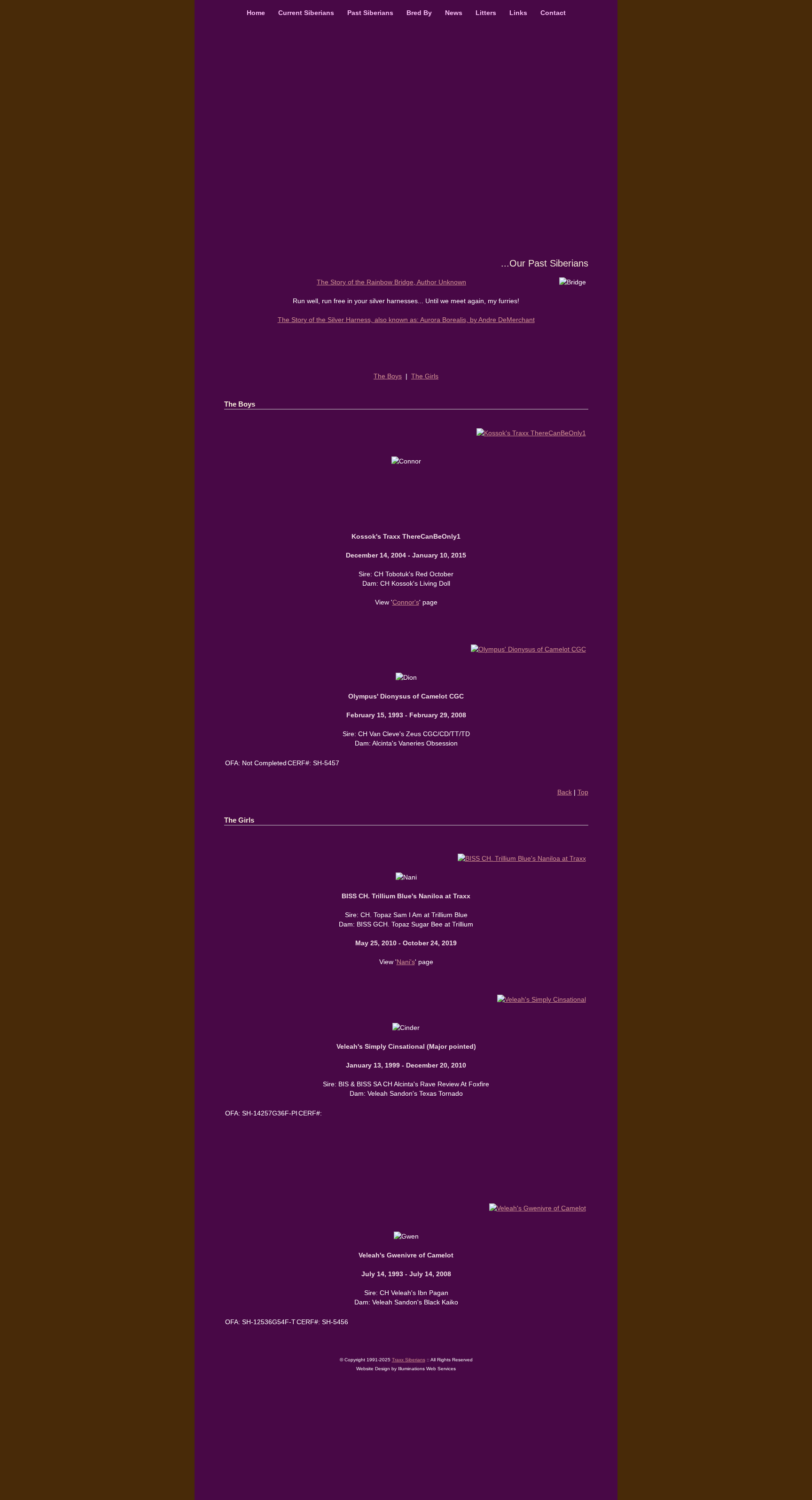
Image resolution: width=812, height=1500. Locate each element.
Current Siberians (306, 12)
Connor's (405, 602)
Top (583, 792)
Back (564, 792)
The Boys (388, 376)
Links (521, 12)
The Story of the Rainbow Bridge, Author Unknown (391, 282)
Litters (486, 12)
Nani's (406, 962)
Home (256, 12)
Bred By (419, 12)
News (453, 12)
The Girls (424, 376)
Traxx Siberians (408, 1359)
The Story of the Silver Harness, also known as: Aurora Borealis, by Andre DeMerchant (406, 319)
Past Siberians (370, 12)
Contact (553, 12)
